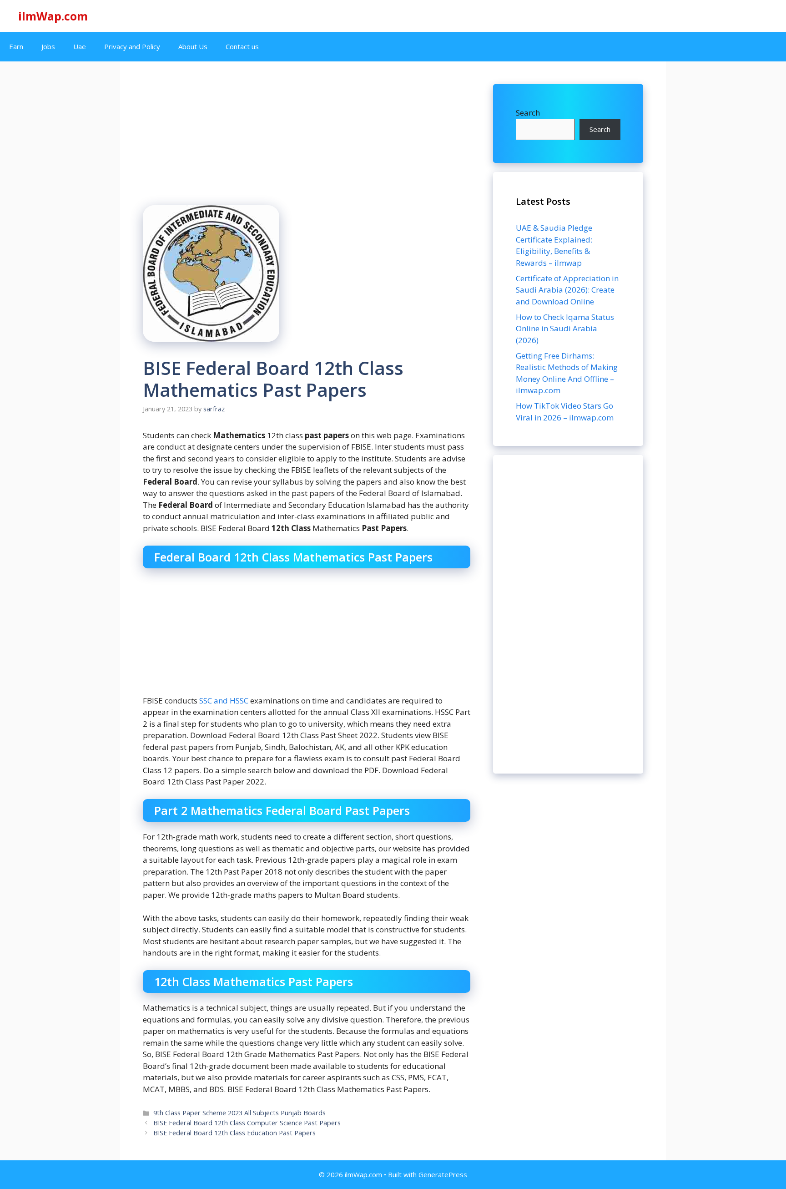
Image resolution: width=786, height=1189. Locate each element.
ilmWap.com (53, 16)
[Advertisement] (568, 614)
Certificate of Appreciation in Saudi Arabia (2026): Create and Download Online (567, 290)
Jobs (48, 46)
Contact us (242, 46)
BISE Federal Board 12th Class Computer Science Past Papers (247, 1122)
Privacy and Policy (132, 46)
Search (528, 112)
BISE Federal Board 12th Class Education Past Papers (234, 1132)
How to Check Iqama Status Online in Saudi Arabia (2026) (565, 328)
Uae (79, 46)
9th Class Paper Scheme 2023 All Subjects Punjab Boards (239, 1112)
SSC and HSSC (223, 700)
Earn (16, 46)
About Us (192, 46)
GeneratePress (442, 1174)
